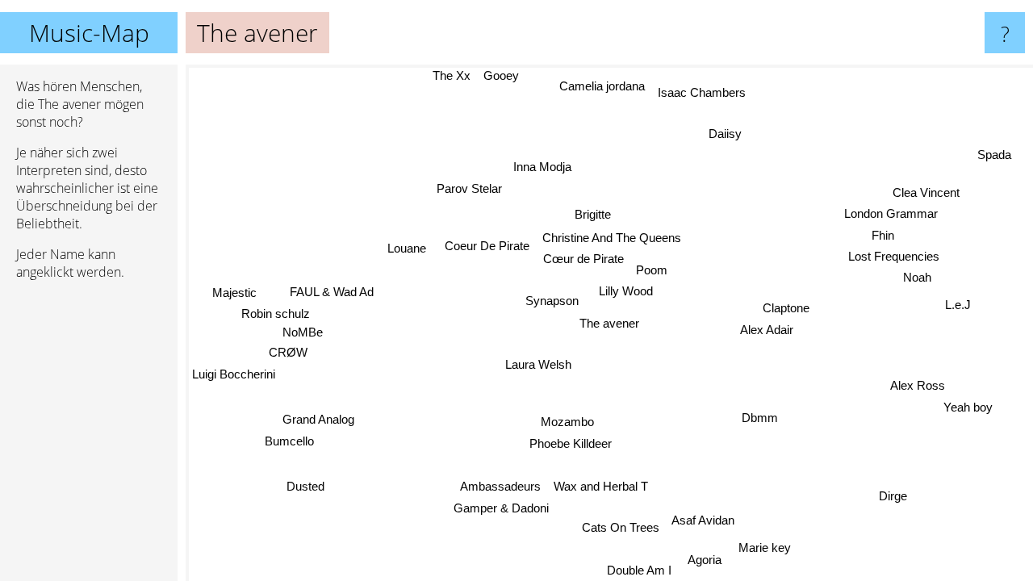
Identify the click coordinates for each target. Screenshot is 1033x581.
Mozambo (567, 421)
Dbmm (759, 417)
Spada (994, 155)
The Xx (451, 75)
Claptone (786, 308)
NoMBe (302, 332)
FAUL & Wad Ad (332, 292)
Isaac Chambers (702, 92)
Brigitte (593, 214)
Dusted (305, 486)
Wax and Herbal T (601, 486)
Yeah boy (968, 407)
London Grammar (891, 214)
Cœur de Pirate (583, 258)
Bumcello (288, 440)
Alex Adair (766, 329)
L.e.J (958, 304)
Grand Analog (318, 419)
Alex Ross (918, 385)
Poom (651, 270)
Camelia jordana (603, 86)
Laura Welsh (538, 364)
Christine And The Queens (611, 238)
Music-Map (89, 32)
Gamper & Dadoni (501, 508)
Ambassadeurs (500, 486)
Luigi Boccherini (233, 374)
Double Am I (638, 570)
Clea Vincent (926, 192)
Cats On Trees (621, 527)
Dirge (894, 496)
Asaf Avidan (703, 520)
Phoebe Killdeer (570, 443)
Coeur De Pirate (487, 246)
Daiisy (725, 133)
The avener (609, 323)
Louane (406, 248)
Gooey (501, 75)
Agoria (704, 559)
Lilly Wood (626, 291)
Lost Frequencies (893, 256)
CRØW (288, 352)
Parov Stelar (470, 188)
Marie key (764, 547)
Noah (917, 277)
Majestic (234, 292)
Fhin (883, 235)
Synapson (552, 300)
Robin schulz (275, 313)
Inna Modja (543, 166)
